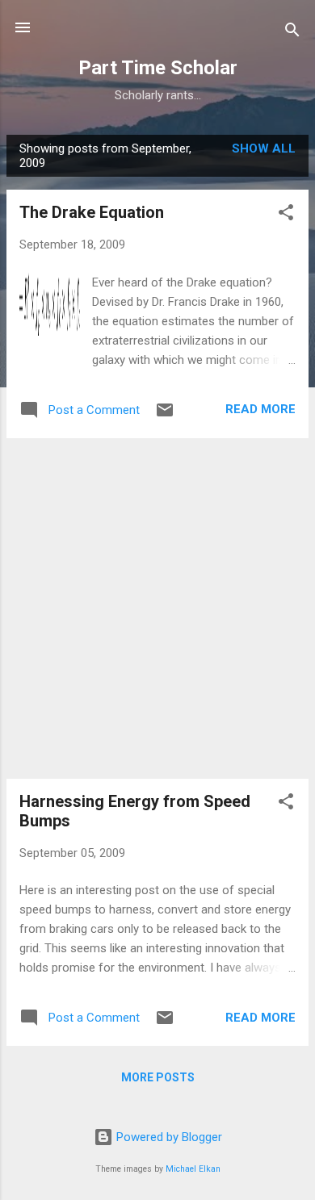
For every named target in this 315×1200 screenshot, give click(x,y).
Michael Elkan (193, 1169)
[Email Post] (164, 415)
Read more (260, 409)
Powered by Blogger (167, 1137)
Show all (264, 148)
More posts (158, 1077)
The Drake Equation (91, 212)
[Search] (292, 32)
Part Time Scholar (157, 67)
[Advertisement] (157, 608)
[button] (286, 215)
